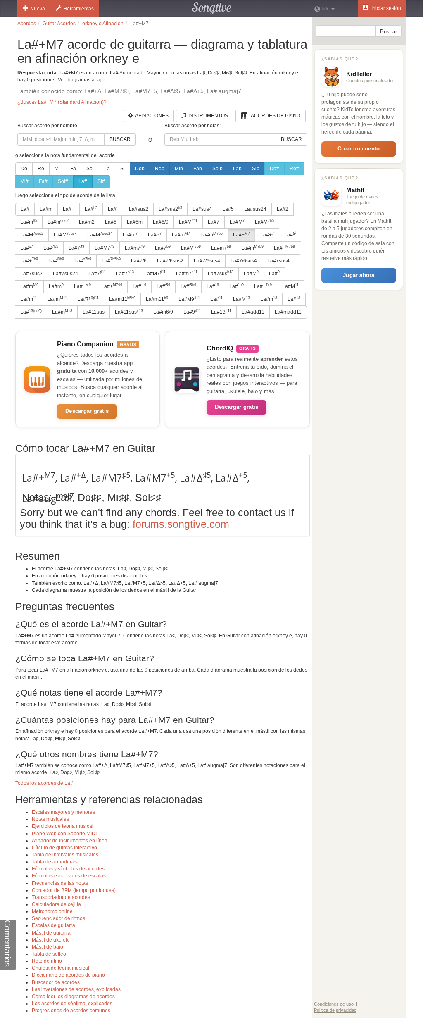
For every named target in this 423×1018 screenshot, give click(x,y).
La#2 (282, 209)
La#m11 (122, 299)
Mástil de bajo (47, 947)
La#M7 (104, 247)
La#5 (228, 209)
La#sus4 (202, 209)
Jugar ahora (358, 275)
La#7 (213, 222)
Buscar (120, 139)
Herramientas (78, 9)
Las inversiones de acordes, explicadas (76, 989)
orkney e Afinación (103, 23)
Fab (197, 169)
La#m (46, 209)
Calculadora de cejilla (56, 904)
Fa (73, 169)
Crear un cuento (358, 148)
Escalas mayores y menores (63, 812)
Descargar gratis (87, 411)
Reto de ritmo (47, 961)
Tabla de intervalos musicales (65, 855)
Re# (294, 169)
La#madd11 (288, 312)
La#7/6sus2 (170, 261)
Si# (101, 181)
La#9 (192, 312)
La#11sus (94, 312)
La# (82, 181)
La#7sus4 (278, 261)
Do (24, 169)
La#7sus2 (31, 274)
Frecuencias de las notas (60, 883)
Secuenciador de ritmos (58, 918)
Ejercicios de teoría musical (62, 826)
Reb (159, 169)
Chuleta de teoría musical (60, 968)
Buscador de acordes (56, 982)
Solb (217, 169)
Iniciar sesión (385, 8)
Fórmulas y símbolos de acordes (68, 869)
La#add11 (253, 312)
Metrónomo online (52, 911)
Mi (57, 169)
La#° (113, 209)
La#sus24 (255, 209)
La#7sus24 (65, 274)
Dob (140, 169)
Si (122, 169)
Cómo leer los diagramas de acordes (73, 996)
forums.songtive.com (181, 524)
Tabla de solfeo (49, 954)
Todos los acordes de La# (44, 783)
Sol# (63, 181)
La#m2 (87, 222)
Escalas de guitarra (53, 925)
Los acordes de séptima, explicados (72, 1003)
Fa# (43, 181)
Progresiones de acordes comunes (71, 1010)
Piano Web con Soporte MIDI (64, 834)
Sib (255, 169)
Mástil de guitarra (51, 933)
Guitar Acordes (59, 23)
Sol (90, 169)
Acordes (26, 23)
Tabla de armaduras (54, 862)
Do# (274, 169)
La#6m (135, 222)
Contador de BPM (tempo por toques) (74, 890)
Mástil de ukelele (51, 940)
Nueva (37, 9)
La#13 (221, 312)
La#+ (68, 209)
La (107, 169)
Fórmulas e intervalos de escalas (69, 876)
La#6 (110, 222)
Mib (179, 169)
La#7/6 (139, 261)
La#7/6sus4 (207, 261)
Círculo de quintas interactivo (64, 848)
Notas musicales (50, 819)
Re (41, 169)
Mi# (24, 181)
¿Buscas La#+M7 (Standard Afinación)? (62, 102)
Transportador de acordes (61, 897)
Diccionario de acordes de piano (68, 975)
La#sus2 (138, 209)
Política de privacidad (335, 1010)
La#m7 (135, 247)
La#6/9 (161, 222)
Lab (237, 169)
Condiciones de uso (334, 1003)
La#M (188, 222)
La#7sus (220, 273)
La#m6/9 (163, 312)
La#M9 (189, 299)
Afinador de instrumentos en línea (69, 841)
